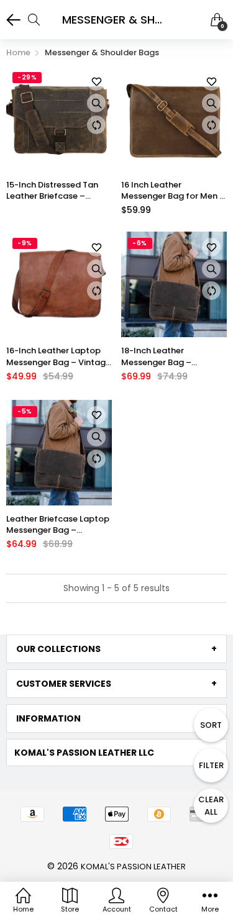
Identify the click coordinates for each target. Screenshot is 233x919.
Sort (211, 725)
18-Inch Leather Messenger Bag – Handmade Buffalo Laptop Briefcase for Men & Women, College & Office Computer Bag (173, 356)
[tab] (116, 649)
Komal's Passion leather (133, 866)
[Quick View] (96, 103)
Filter (211, 765)
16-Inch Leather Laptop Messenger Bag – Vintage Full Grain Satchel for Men (59, 356)
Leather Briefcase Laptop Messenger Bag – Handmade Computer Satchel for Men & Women (57, 525)
